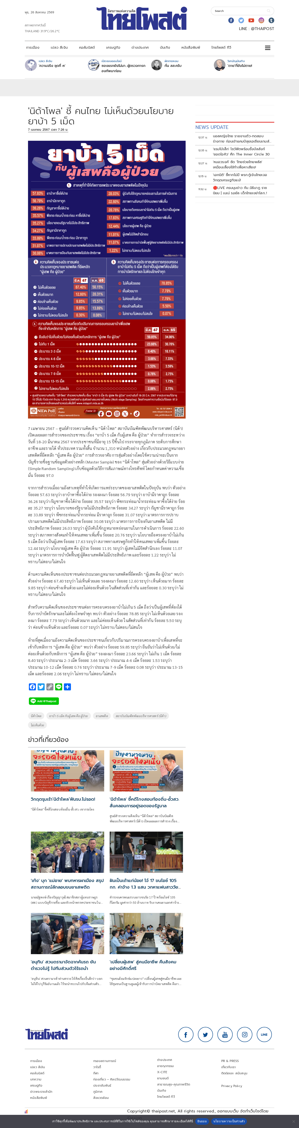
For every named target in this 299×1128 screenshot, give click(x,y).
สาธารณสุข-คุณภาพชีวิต (173, 1084)
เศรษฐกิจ (113, 47)
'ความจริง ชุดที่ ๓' (52, 65)
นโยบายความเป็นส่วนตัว (229, 1121)
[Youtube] (251, 20)
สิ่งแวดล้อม (101, 1098)
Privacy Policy (231, 1086)
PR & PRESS (230, 1061)
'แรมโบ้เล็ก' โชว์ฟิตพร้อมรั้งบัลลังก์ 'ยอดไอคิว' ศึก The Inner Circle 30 (241, 151)
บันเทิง (165, 47)
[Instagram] (261, 20)
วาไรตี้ (97, 1067)
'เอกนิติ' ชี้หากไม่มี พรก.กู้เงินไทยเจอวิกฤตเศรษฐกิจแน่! (240, 177)
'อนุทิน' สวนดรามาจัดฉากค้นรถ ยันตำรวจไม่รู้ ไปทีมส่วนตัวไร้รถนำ (63, 965)
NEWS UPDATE (211, 127)
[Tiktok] (271, 20)
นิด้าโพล (36, 716)
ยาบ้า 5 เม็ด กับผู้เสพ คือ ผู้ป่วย (68, 716)
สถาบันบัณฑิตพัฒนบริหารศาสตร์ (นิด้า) (141, 716)
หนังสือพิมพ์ (190, 47)
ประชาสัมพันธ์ (102, 1085)
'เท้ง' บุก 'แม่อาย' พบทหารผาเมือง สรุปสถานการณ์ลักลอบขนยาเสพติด (67, 883)
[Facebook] (231, 20)
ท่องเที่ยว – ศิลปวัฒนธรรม (111, 1079)
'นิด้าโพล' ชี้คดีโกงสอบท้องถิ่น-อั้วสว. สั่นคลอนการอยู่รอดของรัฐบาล (144, 802)
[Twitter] (241, 20)
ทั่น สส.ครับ (173, 65)
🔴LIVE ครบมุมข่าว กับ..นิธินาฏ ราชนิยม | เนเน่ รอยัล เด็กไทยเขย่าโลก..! (240, 190)
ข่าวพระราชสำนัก (41, 1091)
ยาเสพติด (102, 716)
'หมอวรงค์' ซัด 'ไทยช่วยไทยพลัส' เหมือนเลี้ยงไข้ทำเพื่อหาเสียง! (237, 164)
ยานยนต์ (163, 1078)
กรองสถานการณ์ (104, 1061)
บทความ (35, 1079)
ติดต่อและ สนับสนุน (234, 1073)
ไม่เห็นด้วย (37, 725)
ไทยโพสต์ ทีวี (221, 47)
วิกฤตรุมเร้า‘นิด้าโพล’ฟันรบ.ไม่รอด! (63, 799)
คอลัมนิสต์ (87, 47)
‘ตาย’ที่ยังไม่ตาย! (239, 65)
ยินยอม (202, 1121)
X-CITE (162, 1072)
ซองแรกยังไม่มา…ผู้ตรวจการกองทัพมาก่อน (123, 68)
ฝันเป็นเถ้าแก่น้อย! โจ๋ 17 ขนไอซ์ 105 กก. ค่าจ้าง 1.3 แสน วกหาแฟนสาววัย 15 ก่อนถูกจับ (144, 887)
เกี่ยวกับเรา (228, 1067)
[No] (293, 1121)
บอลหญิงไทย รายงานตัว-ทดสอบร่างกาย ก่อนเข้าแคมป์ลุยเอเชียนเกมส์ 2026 (241, 139)
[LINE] (264, 1034)
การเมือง (32, 47)
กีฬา (96, 1073)
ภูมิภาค (98, 1091)
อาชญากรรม (165, 1066)
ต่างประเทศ (140, 47)
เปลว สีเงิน (59, 47)
